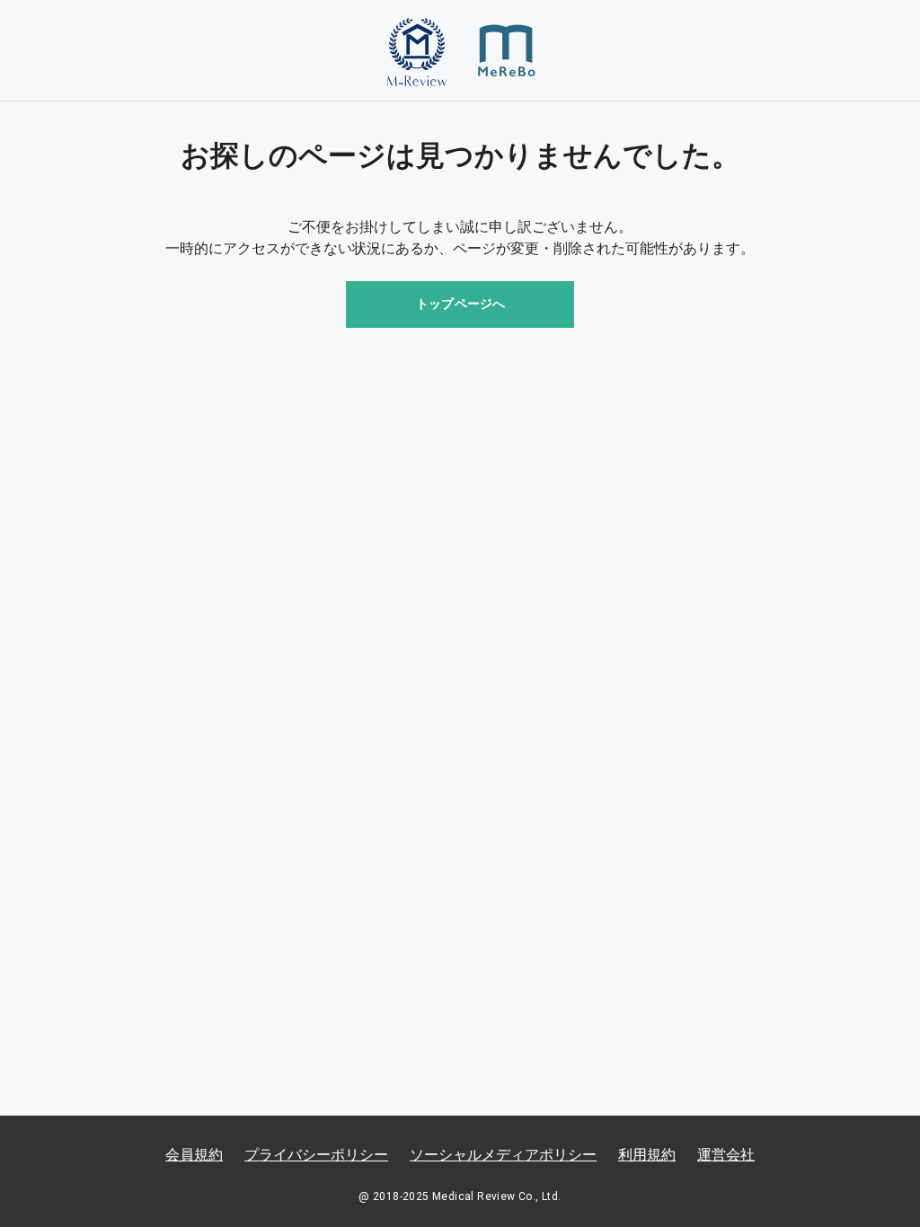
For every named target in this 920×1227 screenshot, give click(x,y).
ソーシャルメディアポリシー (503, 1154)
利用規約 (647, 1154)
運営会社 (726, 1154)
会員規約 (194, 1154)
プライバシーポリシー (316, 1154)
